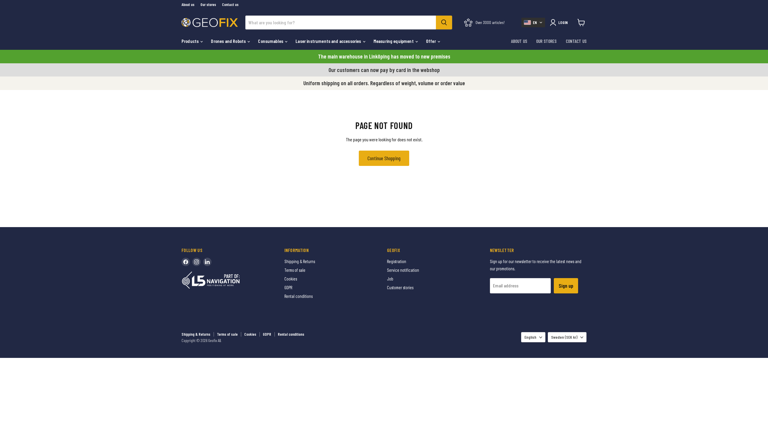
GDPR (288, 287)
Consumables (271, 41)
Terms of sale (294, 270)
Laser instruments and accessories (329, 41)
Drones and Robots (229, 41)
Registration (396, 261)
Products (191, 41)
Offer (431, 41)
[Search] (444, 22)
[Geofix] (224, 289)
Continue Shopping (384, 158)
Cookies (290, 278)
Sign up (566, 285)
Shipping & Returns (299, 261)
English (530, 337)
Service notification (403, 270)
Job (390, 278)
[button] (533, 22)
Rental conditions (298, 296)
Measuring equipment (394, 41)
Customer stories (400, 287)
